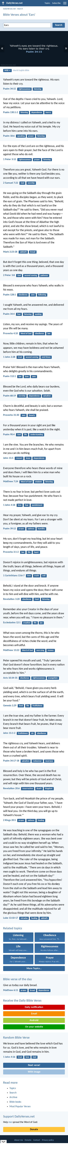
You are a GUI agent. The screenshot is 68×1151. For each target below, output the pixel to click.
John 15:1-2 (9, 733)
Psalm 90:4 (9, 434)
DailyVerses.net (9, 9)
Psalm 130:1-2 (10, 112)
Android (34, 1020)
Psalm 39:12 (9, 528)
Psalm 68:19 (9, 396)
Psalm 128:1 (9, 295)
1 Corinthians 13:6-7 (14, 575)
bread (32, 252)
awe (33, 295)
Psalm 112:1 (9, 376)
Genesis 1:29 (9, 705)
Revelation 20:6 (11, 788)
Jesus (28, 458)
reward (19, 458)
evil (43, 576)
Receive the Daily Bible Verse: (22, 1000)
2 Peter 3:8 (9, 275)
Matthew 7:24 (10, 481)
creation (26, 623)
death (39, 789)
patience (44, 276)
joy (41, 623)
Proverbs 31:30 (11, 415)
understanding (36, 435)
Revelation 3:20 (11, 599)
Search (20, 9)
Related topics (12, 928)
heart (36, 552)
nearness (49, 761)
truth (36, 576)
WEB (6, 70)
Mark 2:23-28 (10, 252)
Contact (36, 1140)
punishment (37, 505)
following (42, 295)
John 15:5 (8, 458)
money (51, 650)
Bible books (15, 1102)
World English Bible (21, 70)
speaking (21, 136)
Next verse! (34, 1065)
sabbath (23, 252)
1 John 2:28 (9, 357)
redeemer (37, 761)
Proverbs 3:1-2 (11, 552)
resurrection (27, 789)
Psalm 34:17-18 (11, 761)
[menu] (65, 4)
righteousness (25, 89)
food (37, 599)
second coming (30, 276)
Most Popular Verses (20, 1106)
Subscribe (56, 3)
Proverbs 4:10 (10, 333)
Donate (34, 1129)
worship (31, 183)
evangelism (53, 678)
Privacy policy (48, 1140)
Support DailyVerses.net (19, 1116)
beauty (32, 415)
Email (34, 1013)
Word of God (26, 334)
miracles (24, 918)
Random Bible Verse (16, 1037)
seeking (38, 314)
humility (41, 529)
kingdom (49, 789)
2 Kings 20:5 (9, 820)
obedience (23, 295)
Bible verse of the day (17, 979)
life (25, 435)
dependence (36, 112)
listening (37, 89)
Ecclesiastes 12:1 (12, 622)
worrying (40, 650)
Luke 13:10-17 (10, 918)
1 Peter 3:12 (9, 159)
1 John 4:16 (9, 1057)
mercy (48, 112)
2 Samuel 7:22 (10, 183)
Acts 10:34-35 (10, 678)
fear (19, 314)
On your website (34, 1027)
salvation (47, 396)
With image (34, 1072)
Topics (47, 3)
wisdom (38, 482)
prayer (31, 136)
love (27, 377)
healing (41, 820)
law (48, 334)
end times (46, 357)
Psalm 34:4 (9, 314)
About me (18, 1140)
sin (32, 733)
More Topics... (34, 968)
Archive (13, 1097)
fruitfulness (37, 706)
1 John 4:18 (9, 505)
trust (20, 357)
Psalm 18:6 (9, 136)
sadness (31, 529)
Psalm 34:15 (9, 89)
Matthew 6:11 (10, 990)
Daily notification (34, 1007)
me (10, 1122)
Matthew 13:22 (11, 650)
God (22, 183)
